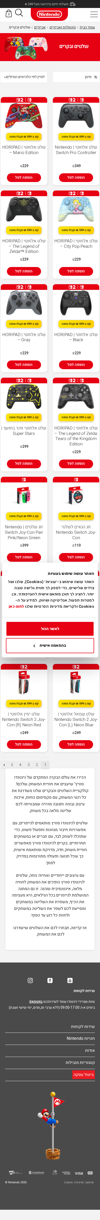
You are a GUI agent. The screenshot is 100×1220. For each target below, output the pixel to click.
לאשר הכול (50, 628)
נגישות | (68, 1182)
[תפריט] (94, 14)
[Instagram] (30, 980)
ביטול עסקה (84, 1075)
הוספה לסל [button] (76, 177)
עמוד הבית (87, 27)
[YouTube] (70, 980)
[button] (19, 14)
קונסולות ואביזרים (62, 27)
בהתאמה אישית (52, 645)
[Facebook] (50, 980)
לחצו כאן (16, 606)
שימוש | (89, 1182)
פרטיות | (79, 1182)
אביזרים (40, 27)
